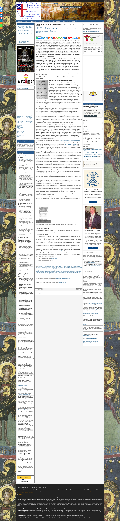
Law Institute (46, 30)
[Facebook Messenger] (64, 38)
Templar (48, 21)
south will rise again (70, 272)
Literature (20, 21)
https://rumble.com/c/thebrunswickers (63, 278)
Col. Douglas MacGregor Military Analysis (90, 341)
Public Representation (40, 31)
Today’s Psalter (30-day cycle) (90, 152)
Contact (73, 21)
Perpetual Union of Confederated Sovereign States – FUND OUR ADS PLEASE (56, 25)
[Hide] (0, 30)
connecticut (42, 270)
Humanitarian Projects (40, 30)
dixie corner (57, 270)
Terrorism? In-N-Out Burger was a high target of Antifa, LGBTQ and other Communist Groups (29, 116)
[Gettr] (69, 38)
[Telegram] (42, 38)
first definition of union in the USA (66, 270)
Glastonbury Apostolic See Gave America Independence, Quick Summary (55, 252)
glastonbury (38, 271)
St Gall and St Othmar (94, 309)
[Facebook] (39, 38)
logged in (42, 293)
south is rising (63, 272)
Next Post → (79, 289)
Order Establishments (62, 30)
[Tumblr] (66, 38)
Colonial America (64, 28)
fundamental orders (75, 270)
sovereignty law (77, 272)
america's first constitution (46, 267)
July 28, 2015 (43, 27)
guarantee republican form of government (47, 271)
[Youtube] (71, 38)
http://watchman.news (62, 282)
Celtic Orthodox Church (95, 273)
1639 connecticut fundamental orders (44, 266)
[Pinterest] (54, 38)
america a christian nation (73, 266)
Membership (41, 21)
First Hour (94, 125)
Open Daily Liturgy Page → (90, 115)
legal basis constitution (65, 271)
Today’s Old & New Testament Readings (93, 154)
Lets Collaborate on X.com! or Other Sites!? (29, 122)
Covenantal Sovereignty (71, 28)
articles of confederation (69, 267)
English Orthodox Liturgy (92, 142)
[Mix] (56, 38)
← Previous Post (39, 289)
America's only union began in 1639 (58, 267)
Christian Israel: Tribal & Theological (53, 28)
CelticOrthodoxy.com (56, 286)
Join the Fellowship (93, 100)
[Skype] (73, 38)
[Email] (61, 38)
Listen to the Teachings (93, 247)
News (26, 21)
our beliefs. (20, 494)
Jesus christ (58, 271)
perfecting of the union (74, 271)
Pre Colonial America (70, 30)
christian (51, 268)
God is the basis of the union (70, 144)
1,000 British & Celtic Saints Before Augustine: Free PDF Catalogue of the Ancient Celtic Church (25, 27)
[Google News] (76, 38)
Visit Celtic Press (93, 201)
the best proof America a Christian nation (52, 273)
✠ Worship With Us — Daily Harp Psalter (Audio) (71, 7)
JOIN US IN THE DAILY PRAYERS (90, 156)
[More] (79, 38)
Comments (39, 32)
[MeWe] (44, 38)
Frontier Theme (100, 519)
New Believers (33, 21)
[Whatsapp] (59, 38)
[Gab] (37, 38)
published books (91, 262)
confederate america (72, 268)
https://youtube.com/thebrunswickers (95, 303)
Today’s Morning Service (90, 122)
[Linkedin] (52, 38)
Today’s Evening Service (90, 129)
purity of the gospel (50, 272)
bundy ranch (47, 268)
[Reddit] (49, 38)
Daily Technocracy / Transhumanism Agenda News (92, 342)
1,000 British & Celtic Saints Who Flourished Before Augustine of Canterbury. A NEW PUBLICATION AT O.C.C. (20, 125)
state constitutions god (40, 273)
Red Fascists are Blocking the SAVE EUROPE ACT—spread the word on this (20, 134)
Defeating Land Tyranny (59, 250)
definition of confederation (49, 270)
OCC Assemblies (56, 21)
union (61, 273)
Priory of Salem (77, 30)
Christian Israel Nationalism (42, 28)
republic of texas (58, 272)
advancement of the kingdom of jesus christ (60, 266)
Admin (38, 27)
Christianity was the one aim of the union (60, 268)
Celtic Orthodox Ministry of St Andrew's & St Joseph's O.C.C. (31, 1)
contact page (54, 258)
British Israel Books (66, 21)
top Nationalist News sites (92, 338)
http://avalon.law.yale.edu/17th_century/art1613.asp (70, 140)
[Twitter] (47, 38)
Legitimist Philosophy (53, 30)
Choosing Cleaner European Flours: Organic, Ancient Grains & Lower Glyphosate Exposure (24, 41)
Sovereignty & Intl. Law (48, 31)
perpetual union (44, 272)
